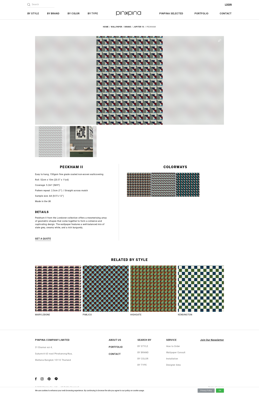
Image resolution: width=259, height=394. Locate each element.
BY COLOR (74, 13)
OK (220, 390)
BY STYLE (33, 13)
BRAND (128, 27)
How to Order (173, 346)
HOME (105, 27)
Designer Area (173, 365)
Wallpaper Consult (175, 352)
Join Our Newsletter (212, 339)
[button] (50, 141)
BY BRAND (53, 13)
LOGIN (228, 4)
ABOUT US (115, 339)
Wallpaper (116, 27)
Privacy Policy (206, 390)
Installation (172, 358)
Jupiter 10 (138, 27)
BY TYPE (93, 13)
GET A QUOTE (43, 238)
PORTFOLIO (201, 13)
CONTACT (226, 13)
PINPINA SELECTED (171, 13)
